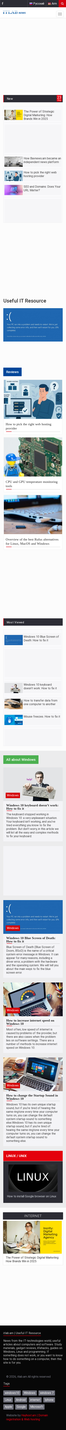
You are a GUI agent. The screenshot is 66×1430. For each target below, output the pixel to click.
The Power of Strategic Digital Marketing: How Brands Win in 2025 (39, 115)
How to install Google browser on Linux (31, 1196)
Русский (38, 3)
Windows (13, 795)
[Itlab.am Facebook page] (2, 3)
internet (35, 1400)
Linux (8, 1400)
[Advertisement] (33, 57)
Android (21, 1400)
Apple (8, 1406)
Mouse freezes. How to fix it (42, 716)
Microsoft (36, 1406)
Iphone (49, 1400)
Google (21, 1406)
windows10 (12, 1393)
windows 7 (47, 1393)
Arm (54, 3)
